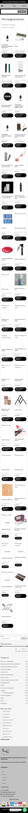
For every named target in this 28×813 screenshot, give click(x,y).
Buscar (2, 636)
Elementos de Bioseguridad (7, 674)
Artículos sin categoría (6, 669)
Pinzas (2, 698)
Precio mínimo (18, 651)
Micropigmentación (5, 682)
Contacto (4, 780)
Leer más (5, 536)
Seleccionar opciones (19, 55)
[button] (25, 810)
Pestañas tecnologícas (8, 692)
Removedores (4, 703)
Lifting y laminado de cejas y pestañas (9, 680)
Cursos (3, 774)
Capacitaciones (4, 672)
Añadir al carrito (5, 55)
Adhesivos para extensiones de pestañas (10, 664)
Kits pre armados (5, 677)
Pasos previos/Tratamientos (7, 688)
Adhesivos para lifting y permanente (9, 666)
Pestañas (3, 690)
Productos (4, 777)
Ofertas (2, 685)
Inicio (3, 771)
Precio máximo (24, 651)
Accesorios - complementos (7, 661)
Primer (2, 700)
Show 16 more (5, 739)
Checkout (4, 783)
